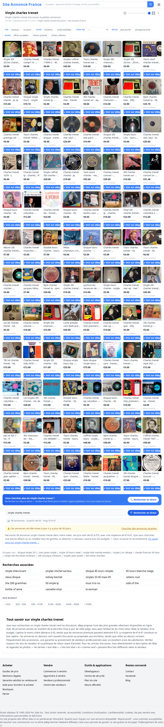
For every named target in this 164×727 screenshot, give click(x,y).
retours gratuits (40, 35)
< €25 (7, 604)
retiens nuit (133, 577)
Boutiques (8, 689)
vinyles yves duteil (73, 555)
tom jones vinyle (48, 552)
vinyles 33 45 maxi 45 (98, 577)
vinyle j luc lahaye (122, 552)
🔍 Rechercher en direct (143, 512)
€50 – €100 (37, 604)
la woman (92, 589)
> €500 (87, 604)
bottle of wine (13, 589)
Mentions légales (12, 675)
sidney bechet (53, 577)
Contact (130, 671)
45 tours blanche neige (140, 571)
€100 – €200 (54, 604)
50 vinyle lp (52, 583)
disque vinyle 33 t (27, 552)
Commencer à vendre (55, 671)
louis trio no (93, 583)
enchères (48, 29)
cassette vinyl (53, 589)
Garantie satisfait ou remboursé (20, 680)
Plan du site (91, 680)
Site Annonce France (22, 4)
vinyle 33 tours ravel (70, 552)
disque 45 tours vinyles (99, 571)
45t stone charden (95, 555)
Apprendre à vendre (54, 675)
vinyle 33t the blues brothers (19, 555)
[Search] (150, 4)
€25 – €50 (21, 604)
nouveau (15, 29)
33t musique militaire (49, 555)
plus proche (125, 29)
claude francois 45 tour (147, 552)
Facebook (130, 675)
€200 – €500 (72, 604)
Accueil (8, 21)
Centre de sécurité (94, 675)
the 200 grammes (16, 583)
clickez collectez (58, 35)
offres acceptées (21, 35)
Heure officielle (93, 684)
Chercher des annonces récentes (139, 528)
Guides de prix (10, 671)
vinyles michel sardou (58, 571)
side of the (132, 583)
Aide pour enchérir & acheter (18, 684)
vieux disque (12, 577)
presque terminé (142, 29)
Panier (6, 693)
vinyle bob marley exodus (97, 552)
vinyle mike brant (15, 571)
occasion (27, 29)
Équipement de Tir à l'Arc (24, 20)
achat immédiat (64, 29)
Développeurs (92, 671)
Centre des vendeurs (55, 684)
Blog (128, 680)
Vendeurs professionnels (57, 680)
